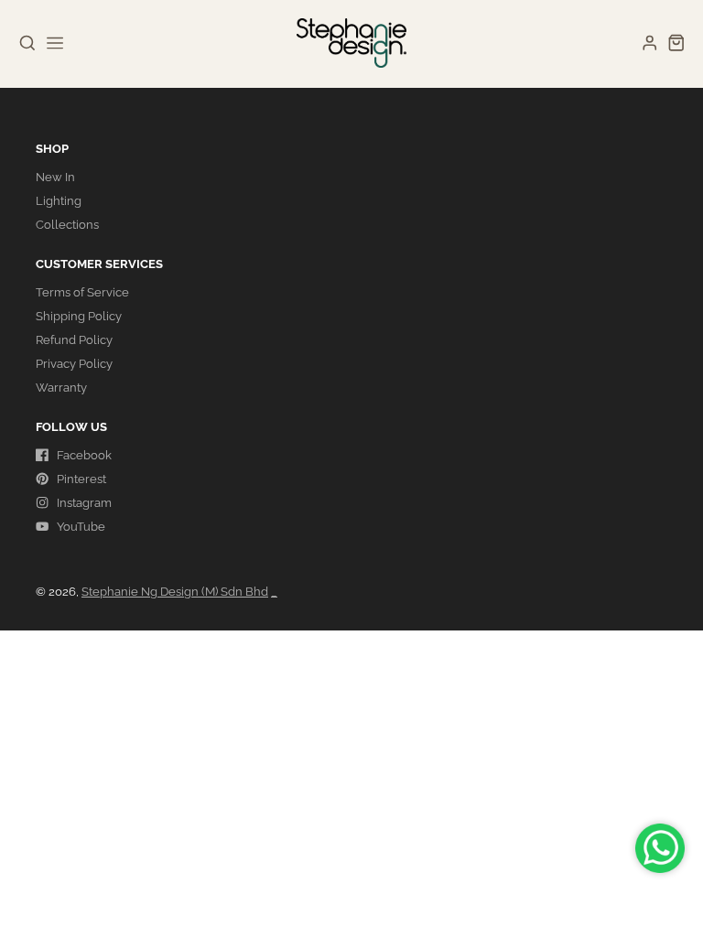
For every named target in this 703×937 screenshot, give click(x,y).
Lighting (58, 201)
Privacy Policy (74, 364)
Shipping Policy (79, 316)
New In (55, 177)
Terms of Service (82, 292)
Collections (67, 225)
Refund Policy (74, 340)
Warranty (61, 387)
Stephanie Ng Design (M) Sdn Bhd (174, 591)
